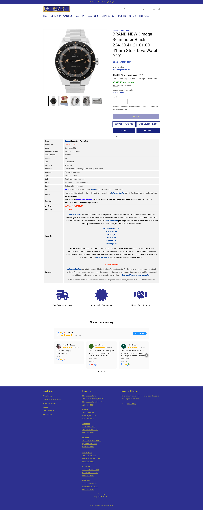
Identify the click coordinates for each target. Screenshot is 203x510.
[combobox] (130, 8)
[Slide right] (105, 101)
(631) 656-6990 (88, 433)
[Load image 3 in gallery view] (75, 101)
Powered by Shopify (108, 505)
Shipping (115, 85)
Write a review (139, 333)
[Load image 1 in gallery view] (53, 101)
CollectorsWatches (98, 505)
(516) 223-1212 (88, 419)
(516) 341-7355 (88, 446)
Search (45, 407)
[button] (68, 16)
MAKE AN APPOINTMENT (148, 124)
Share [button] (117, 136)
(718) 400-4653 (88, 462)
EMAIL (149, 130)
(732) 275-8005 (88, 476)
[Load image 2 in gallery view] (64, 101)
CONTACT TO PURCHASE (124, 124)
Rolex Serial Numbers (50, 403)
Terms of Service (48, 411)
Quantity (115, 97)
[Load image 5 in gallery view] (97, 101)
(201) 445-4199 (88, 489)
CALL (126, 130)
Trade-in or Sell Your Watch (52, 400)
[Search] (143, 8)
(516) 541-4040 (88, 405)
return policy (131, 404)
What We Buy (47, 396)
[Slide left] (45, 101)
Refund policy (47, 414)
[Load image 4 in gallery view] (86, 101)
